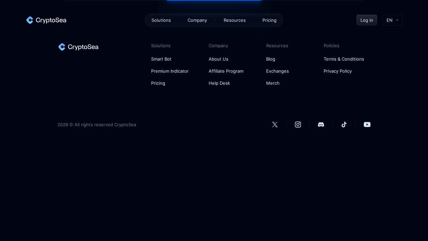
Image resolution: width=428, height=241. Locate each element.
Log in (366, 20)
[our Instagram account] (298, 124)
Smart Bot (161, 59)
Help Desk (219, 83)
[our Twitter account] (275, 124)
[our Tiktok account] (344, 124)
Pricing (269, 20)
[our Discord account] (321, 124)
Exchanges (277, 71)
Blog (270, 59)
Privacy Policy (338, 71)
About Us (218, 59)
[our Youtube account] (367, 124)
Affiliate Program (226, 71)
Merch (273, 83)
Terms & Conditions (344, 59)
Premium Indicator (170, 71)
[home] (46, 20)
